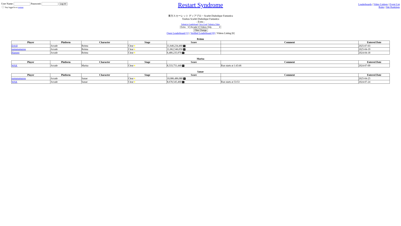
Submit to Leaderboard (189, 24)
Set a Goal (203, 24)
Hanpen (15, 52)
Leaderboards (365, 4)
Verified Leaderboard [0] (202, 33)
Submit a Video (214, 24)
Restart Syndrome (200, 4)
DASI (15, 45)
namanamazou (19, 49)
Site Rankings (393, 7)
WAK (14, 65)
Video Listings (380, 4)
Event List (395, 4)
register (20, 7)
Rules (381, 7)
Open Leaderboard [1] (178, 33)
